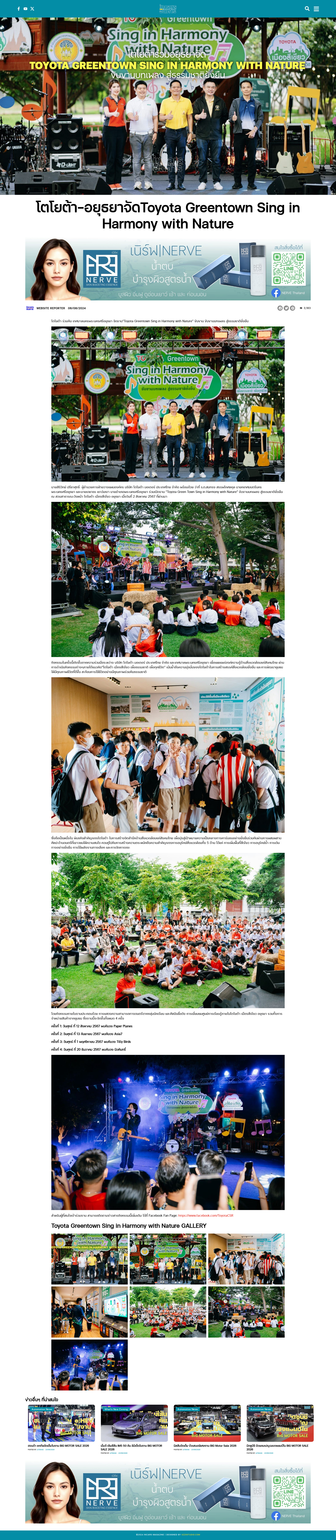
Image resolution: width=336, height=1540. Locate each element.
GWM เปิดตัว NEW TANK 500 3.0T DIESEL (197, 1445)
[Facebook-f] (19, 9)
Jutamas (37, 1449)
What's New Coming (186, 1409)
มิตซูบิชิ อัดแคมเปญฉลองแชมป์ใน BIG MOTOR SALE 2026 (129, 1447)
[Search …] (307, 8)
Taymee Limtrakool (261, 1453)
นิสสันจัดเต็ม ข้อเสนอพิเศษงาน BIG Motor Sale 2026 (56, 1445)
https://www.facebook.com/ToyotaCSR (205, 1215)
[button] (280, 308)
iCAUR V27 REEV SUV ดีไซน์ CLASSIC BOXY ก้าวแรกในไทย (276, 1447)
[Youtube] (25, 9)
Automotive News (39, 1409)
